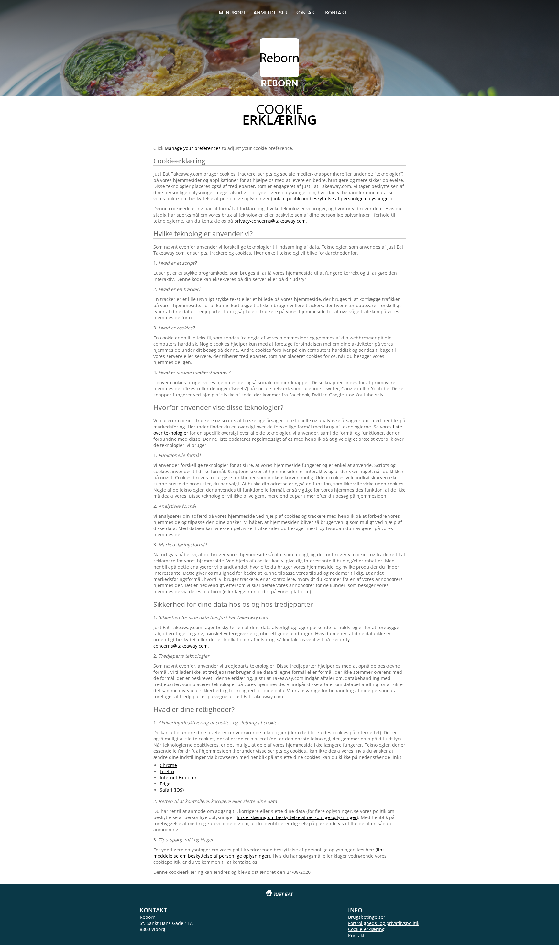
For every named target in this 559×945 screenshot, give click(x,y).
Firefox (167, 771)
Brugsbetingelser (366, 917)
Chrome (168, 765)
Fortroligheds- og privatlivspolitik (383, 923)
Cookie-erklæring (366, 929)
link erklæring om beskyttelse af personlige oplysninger (297, 817)
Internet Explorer (178, 777)
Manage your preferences (193, 148)
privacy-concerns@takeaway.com (270, 221)
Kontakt (306, 12)
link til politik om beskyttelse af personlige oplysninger (331, 198)
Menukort (232, 12)
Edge (165, 784)
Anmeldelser (270, 12)
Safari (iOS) (172, 790)
